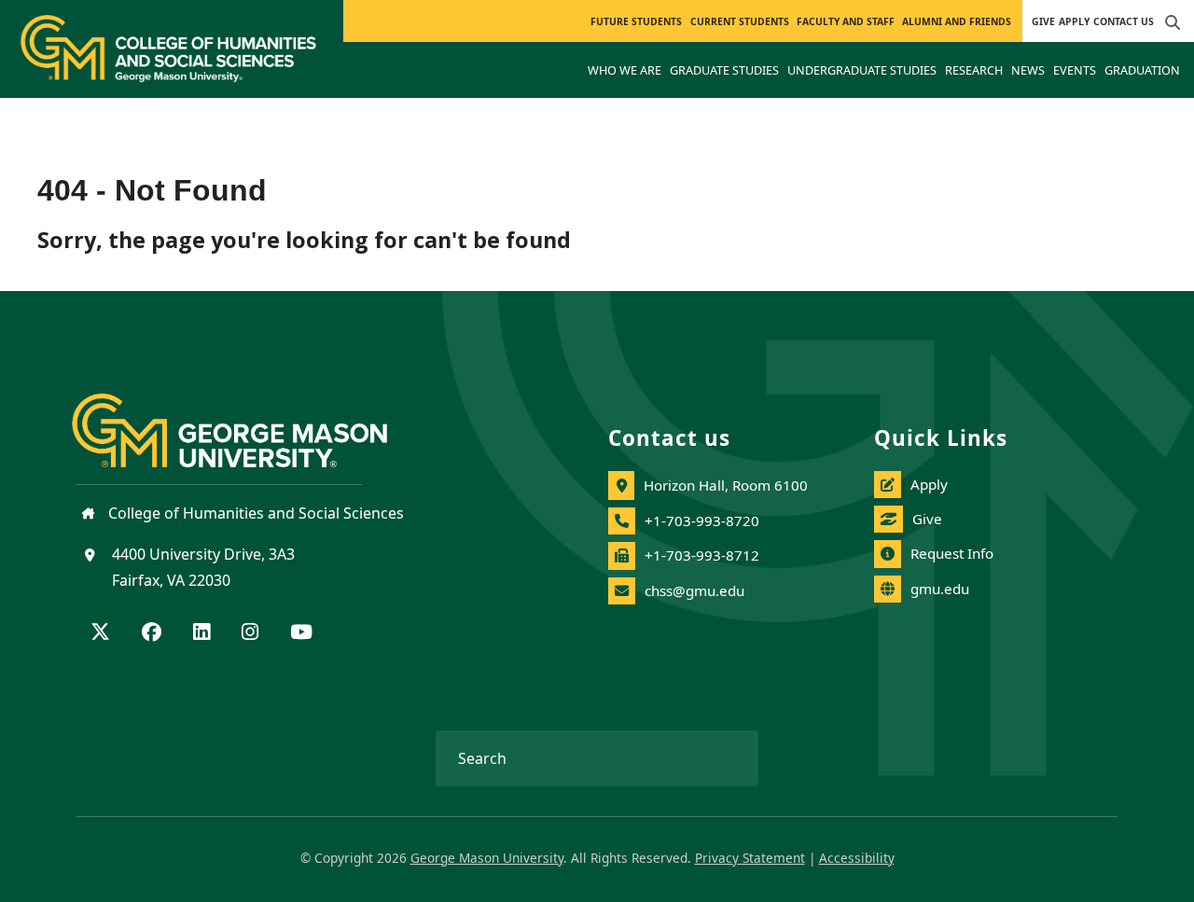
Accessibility (857, 858)
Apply (1074, 21)
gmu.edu (939, 588)
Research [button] (974, 70)
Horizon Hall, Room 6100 (726, 485)
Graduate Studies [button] (724, 70)
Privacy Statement (750, 858)
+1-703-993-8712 (702, 555)
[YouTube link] (301, 633)
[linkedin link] (201, 633)
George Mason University (486, 858)
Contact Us (1123, 21)
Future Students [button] (636, 21)
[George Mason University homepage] (248, 416)
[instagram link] (250, 633)
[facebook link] (151, 633)
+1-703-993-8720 (702, 520)
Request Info (951, 553)
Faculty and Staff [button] (846, 21)
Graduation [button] (1142, 70)
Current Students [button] (739, 21)
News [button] (1028, 70)
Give (1043, 21)
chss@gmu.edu (694, 590)
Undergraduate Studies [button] (862, 70)
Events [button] (1074, 70)
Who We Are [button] (624, 70)
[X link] (100, 633)
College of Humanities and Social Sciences (254, 513)
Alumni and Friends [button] (956, 21)
